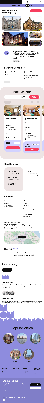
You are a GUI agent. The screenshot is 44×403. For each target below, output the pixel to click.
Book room (13, 147)
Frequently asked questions (26, 372)
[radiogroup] (13, 128)
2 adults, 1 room (22, 97)
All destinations (4, 372)
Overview (14, 5)
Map (31, 5)
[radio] (6, 127)
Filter (8, 102)
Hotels (27, 5)
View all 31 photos (35, 42)
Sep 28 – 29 (35, 144)
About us (6, 269)
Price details (8, 145)
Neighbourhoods (20, 5)
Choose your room (35, 10)
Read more (15, 61)
